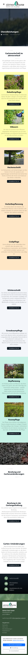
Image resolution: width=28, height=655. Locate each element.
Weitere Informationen (18, 640)
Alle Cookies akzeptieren (15, 645)
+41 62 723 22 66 (13, 578)
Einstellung (15, 648)
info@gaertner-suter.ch (18, 618)
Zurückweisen (15, 651)
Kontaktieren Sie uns (14, 104)
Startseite (5, 34)
